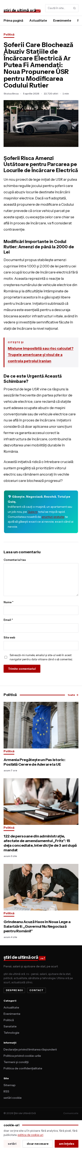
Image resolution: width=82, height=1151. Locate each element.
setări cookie (13, 1098)
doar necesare (38, 1144)
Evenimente (62, 20)
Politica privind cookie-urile (22, 1056)
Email (8, 619)
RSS (6, 1091)
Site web (9, 637)
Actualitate (38, 20)
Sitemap (10, 1085)
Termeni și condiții (16, 1062)
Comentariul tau (15, 559)
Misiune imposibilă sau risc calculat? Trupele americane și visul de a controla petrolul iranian (40, 354)
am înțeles (66, 1144)
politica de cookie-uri (30, 1135)
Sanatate (10, 1026)
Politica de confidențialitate (23, 1068)
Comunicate (70, 1113)
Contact (36, 990)
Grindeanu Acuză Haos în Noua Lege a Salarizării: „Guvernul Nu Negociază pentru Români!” (37, 926)
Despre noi (14, 990)
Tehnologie (11, 1033)
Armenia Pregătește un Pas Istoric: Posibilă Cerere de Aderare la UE (34, 762)
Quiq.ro (33, 512)
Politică (9, 34)
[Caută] (74, 8)
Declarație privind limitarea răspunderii (30, 1049)
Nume (8, 602)
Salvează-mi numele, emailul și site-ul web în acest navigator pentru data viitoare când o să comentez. (41, 657)
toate (73, 694)
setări (12, 1144)
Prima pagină (13, 20)
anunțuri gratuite (53, 517)
